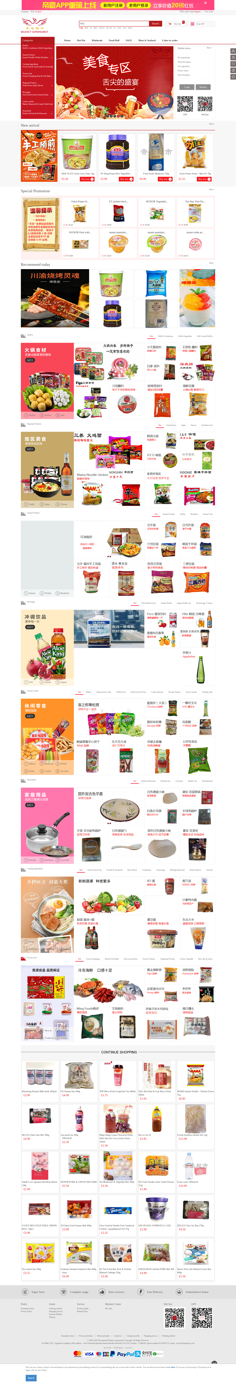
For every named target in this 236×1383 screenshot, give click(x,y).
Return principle (103, 1336)
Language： (25, 11)
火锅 (81, 28)
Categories (27, 40)
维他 (86, 28)
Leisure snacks (28, 101)
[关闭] (205, 2)
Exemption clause (27, 1308)
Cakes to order (170, 40)
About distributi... (184, 75)
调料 (95, 28)
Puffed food (48, 104)
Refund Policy (82, 1311)
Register (197, 11)
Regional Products (30, 83)
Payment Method (55, 1314)
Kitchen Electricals (30, 113)
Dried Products (195, 870)
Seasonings (160, 870)
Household (27, 111)
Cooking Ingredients (30, 64)
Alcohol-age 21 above (204, 603)
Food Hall (114, 40)
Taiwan (40, 85)
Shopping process (56, 1311)
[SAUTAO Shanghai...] (156, 283)
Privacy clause (183, 70)
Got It (31, 1378)
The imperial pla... (184, 57)
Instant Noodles (29, 57)
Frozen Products (149, 959)
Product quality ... (84, 1308)
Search (155, 23)
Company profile (133, 1336)
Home (67, 40)
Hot (151, 336)
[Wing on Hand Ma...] (156, 313)
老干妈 (109, 28)
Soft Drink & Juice (30, 95)
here (173, 1367)
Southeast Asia (207, 425)
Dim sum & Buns (130, 959)
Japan (35, 85)
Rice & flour (132, 870)
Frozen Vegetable (186, 959)
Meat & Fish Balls (44, 76)
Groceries (179, 781)
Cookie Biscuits (157, 692)
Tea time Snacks (174, 692)
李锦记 (102, 28)
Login (187, 87)
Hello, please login (187, 11)
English (39, 11)
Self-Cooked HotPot (205, 336)
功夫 (125, 28)
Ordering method (55, 1308)
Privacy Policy (26, 1311)
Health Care (192, 781)
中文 (33, 11)
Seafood (209, 870)
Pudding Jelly (207, 692)
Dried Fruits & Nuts (138, 692)
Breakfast (44, 57)
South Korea (27, 85)
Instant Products (29, 55)
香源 (130, 28)
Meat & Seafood (147, 40)
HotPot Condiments (30, 48)
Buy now (85, 179)
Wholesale (97, 40)
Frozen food (27, 73)
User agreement (183, 66)
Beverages (27, 92)
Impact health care (184, 603)
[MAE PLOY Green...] (112, 283)
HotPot (25, 45)
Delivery (52, 1317)
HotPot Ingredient (45, 48)
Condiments (146, 870)
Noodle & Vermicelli (45, 67)
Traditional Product (167, 959)
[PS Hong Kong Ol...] (112, 313)
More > (210, 48)
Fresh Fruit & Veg (30, 67)
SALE (129, 40)
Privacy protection (86, 1336)
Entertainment (207, 781)
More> (211, 124)
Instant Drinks (43, 95)
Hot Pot (81, 40)
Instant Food (208, 514)
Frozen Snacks (191, 692)
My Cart (177, 24)
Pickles (38, 57)
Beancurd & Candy (36, 104)
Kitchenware (42, 113)
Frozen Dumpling (29, 76)
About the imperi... (185, 62)
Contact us (118, 1336)
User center (209, 11)
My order (108, 1308)
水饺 (119, 28)
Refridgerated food (177, 870)
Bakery (25, 104)
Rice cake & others (205, 959)
